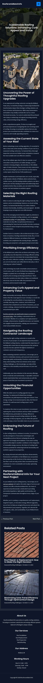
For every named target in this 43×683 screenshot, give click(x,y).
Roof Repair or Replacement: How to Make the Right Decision (21, 561)
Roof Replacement (21, 638)
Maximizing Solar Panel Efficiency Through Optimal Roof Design (21, 598)
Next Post (37, 519)
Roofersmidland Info (12, 4)
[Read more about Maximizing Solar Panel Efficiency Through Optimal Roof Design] (21, 582)
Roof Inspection (21, 640)
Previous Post (7, 519)
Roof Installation (21, 635)
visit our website (8, 484)
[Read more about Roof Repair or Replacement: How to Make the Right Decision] (21, 545)
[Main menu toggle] (38, 4)
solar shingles (21, 219)
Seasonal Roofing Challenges (13, 565)
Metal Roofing (21, 642)
